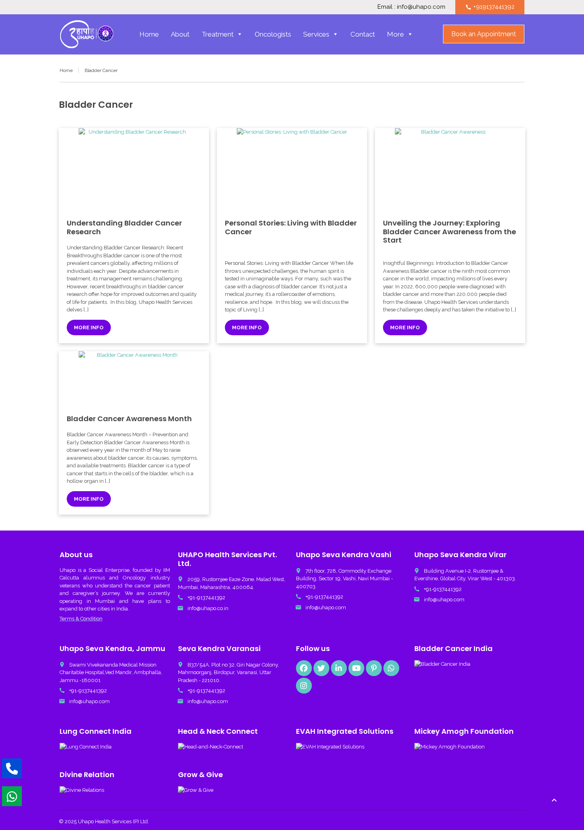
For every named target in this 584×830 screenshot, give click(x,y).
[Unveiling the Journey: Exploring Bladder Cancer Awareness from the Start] (450, 169)
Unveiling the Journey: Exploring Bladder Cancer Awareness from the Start (449, 231)
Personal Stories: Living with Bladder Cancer (291, 227)
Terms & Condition (81, 619)
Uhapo (67, 570)
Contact (362, 34)
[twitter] (321, 668)
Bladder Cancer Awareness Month (129, 419)
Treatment (217, 34)
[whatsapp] (391, 668)
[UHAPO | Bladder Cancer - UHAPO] (87, 34)
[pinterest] (374, 668)
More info (89, 327)
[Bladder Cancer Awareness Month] (134, 378)
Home (149, 34)
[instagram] (304, 686)
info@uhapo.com (326, 607)
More (395, 34)
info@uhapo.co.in (208, 608)
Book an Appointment (483, 34)
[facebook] (304, 668)
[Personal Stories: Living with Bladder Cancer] (292, 169)
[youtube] (356, 668)
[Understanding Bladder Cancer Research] (134, 169)
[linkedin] (339, 668)
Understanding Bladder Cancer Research (124, 227)
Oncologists (273, 34)
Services (316, 34)
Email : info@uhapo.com (411, 6)
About (180, 34)
